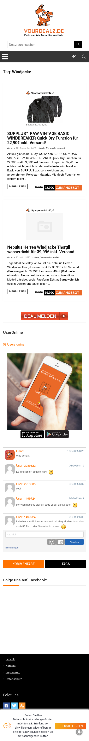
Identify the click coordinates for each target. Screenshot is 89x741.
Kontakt (11, 665)
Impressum (13, 672)
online (13, 344)
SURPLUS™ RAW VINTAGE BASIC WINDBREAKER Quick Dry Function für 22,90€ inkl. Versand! (42, 138)
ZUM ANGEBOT (67, 187)
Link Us (10, 659)
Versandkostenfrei (55, 148)
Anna (9, 148)
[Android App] (57, 432)
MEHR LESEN (17, 186)
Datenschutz (14, 679)
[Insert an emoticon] (51, 542)
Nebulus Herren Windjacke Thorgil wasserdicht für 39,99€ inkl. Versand (40, 249)
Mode (42, 148)
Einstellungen (11, 547)
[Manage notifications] (79, 732)
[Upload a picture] (60, 542)
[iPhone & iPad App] (32, 432)
